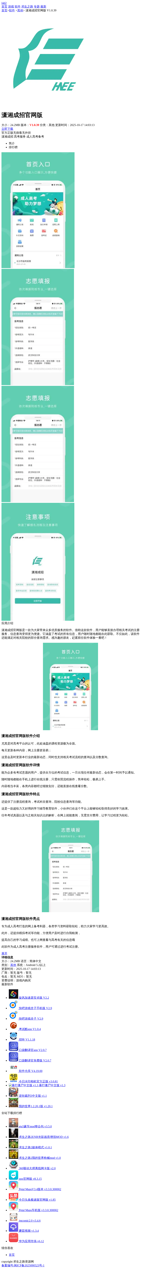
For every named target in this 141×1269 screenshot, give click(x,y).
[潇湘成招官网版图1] (38, 267)
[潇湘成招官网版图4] (37, 619)
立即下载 (7, 128)
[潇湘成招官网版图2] (37, 384)
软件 (18, 6)
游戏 (11, 6)
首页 (4, 6)
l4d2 (4, 3)
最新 (43, 6)
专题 (37, 6)
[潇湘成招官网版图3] (37, 501)
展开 (4, 953)
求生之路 (27, 6)
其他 (20, 10)
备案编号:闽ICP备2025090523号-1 (22, 1265)
